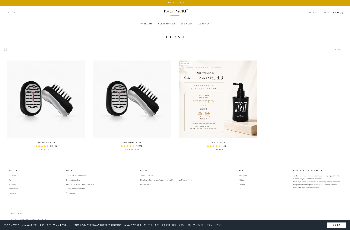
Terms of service (146, 176)
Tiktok (241, 180)
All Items (12, 176)
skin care (12, 184)
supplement (13, 188)
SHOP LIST (187, 24)
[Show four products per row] (10, 49)
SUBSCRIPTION (166, 24)
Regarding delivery (74, 180)
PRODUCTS (146, 24)
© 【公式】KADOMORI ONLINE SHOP (29, 219)
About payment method (75, 188)
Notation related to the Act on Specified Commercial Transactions (166, 180)
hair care (12, 193)
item (10, 180)
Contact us (70, 193)
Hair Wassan (218, 142)
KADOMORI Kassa (46, 142)
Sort (338, 50)
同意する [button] (336, 225)
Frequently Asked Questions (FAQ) (80, 184)
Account (313, 13)
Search (325, 13)
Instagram (243, 176)
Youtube (242, 184)
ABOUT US (204, 24)
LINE (241, 188)
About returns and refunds (76, 176)
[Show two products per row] (5, 49)
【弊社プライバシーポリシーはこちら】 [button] (206, 225)
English (11, 13)
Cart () (338, 13)
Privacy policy (145, 184)
